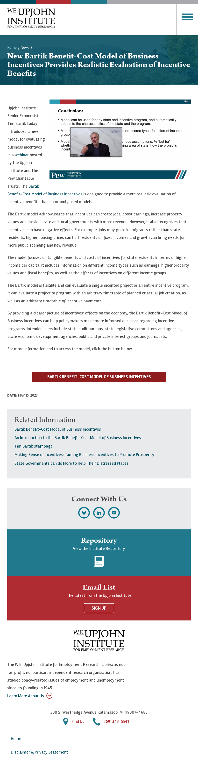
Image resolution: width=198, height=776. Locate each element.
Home (12, 47)
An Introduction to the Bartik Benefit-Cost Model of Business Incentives (77, 437)
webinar (22, 154)
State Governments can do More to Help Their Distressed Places (71, 463)
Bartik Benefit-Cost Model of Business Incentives (57, 429)
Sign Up (99, 608)
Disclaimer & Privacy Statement (39, 752)
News (25, 47)
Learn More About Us (25, 695)
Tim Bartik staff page (33, 446)
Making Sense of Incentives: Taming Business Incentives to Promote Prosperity (84, 454)
